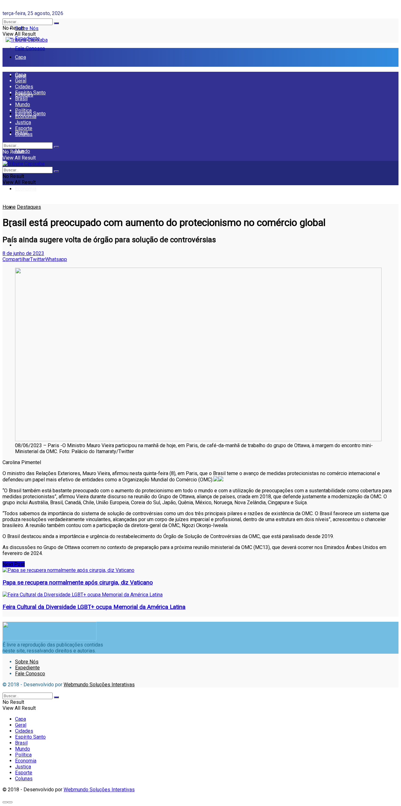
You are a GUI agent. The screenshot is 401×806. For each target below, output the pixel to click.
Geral (20, 81)
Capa (20, 57)
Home (9, 207)
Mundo (22, 104)
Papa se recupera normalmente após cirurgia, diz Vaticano (78, 582)
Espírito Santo (30, 93)
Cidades (24, 87)
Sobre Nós (27, 28)
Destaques (29, 207)
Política (23, 110)
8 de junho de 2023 (23, 253)
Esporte (23, 128)
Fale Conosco (30, 48)
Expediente (27, 668)
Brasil (21, 99)
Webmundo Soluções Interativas (99, 685)
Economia (25, 189)
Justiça (23, 122)
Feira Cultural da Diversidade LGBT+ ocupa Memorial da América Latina (94, 607)
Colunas (24, 245)
